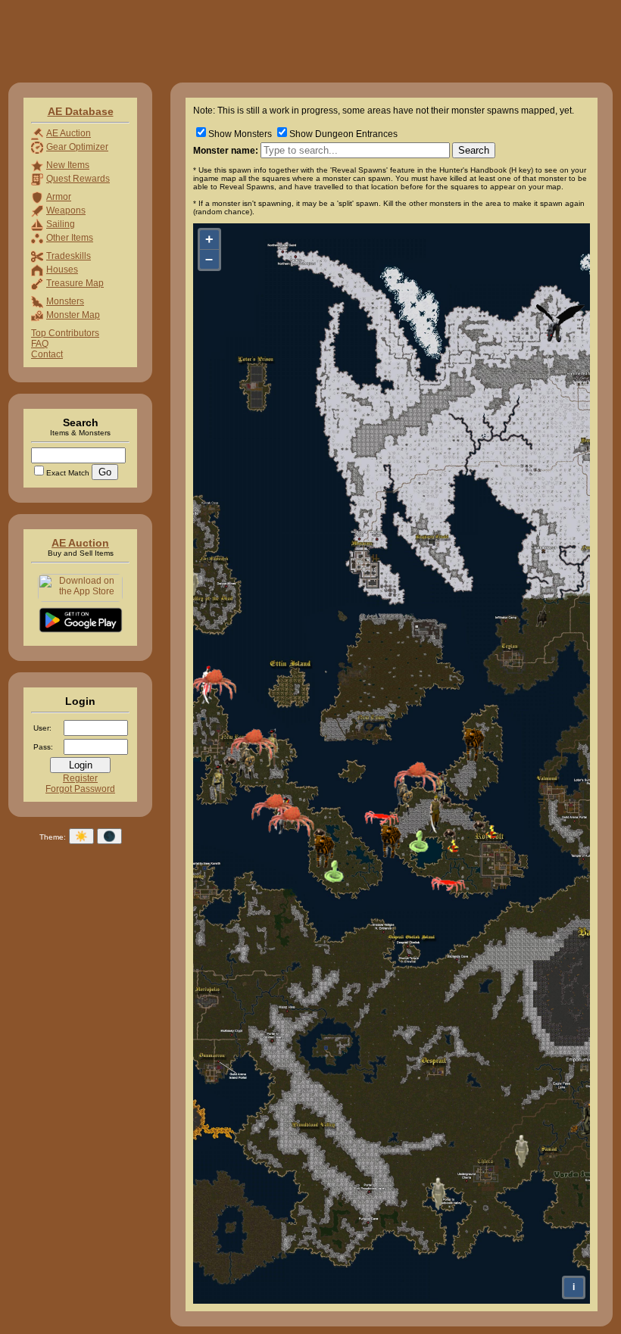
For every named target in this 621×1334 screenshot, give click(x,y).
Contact (47, 354)
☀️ (81, 836)
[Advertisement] (281, 40)
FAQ (39, 343)
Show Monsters (240, 134)
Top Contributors (65, 333)
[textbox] (355, 150)
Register (80, 778)
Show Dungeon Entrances (343, 134)
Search (473, 150)
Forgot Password (80, 789)
